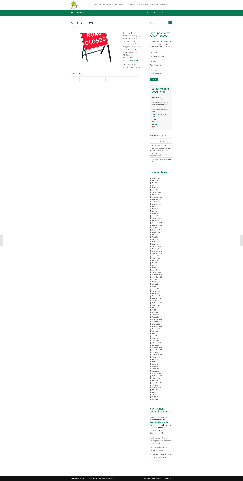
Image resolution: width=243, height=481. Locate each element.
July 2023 (155, 260)
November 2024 (157, 225)
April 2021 (155, 310)
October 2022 (156, 279)
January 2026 (156, 195)
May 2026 (155, 185)
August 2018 (156, 378)
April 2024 (155, 242)
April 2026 (155, 188)
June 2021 (155, 308)
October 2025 (156, 202)
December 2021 (157, 296)
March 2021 (155, 312)
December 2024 (157, 223)
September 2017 (157, 387)
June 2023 (155, 263)
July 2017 (155, 390)
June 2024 (155, 237)
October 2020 (156, 324)
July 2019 (155, 359)
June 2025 (155, 209)
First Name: (153, 61)
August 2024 (156, 232)
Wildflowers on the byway (159, 145)
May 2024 (155, 239)
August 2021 (156, 305)
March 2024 (155, 244)
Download (157, 122)
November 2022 (157, 277)
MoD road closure (84, 23)
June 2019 (155, 362)
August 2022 (156, 282)
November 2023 (157, 253)
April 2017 (155, 397)
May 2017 (155, 395)
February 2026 (156, 192)
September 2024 (157, 230)
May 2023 (155, 265)
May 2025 (155, 211)
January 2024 (156, 249)
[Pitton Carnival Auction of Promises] (241, 240)
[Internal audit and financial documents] (1, 240)
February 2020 (156, 343)
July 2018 (155, 380)
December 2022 (157, 275)
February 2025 (156, 218)
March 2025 (155, 216)
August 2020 (156, 329)
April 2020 (155, 338)
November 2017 (157, 383)
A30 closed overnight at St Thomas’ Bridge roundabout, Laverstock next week (161, 160)
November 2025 (157, 199)
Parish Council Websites (106, 478)
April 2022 (155, 286)
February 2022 (156, 291)
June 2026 (155, 183)
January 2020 (156, 345)
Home (155, 12)
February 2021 (156, 315)
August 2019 (156, 357)
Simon (90, 27)
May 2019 (155, 364)
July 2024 (155, 235)
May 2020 (155, 336)
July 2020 (155, 331)
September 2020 (157, 326)
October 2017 (156, 385)
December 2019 (157, 348)
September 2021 (157, 303)
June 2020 (155, 333)
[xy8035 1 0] (97, 62)
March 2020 (155, 340)
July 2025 (155, 206)
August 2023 (156, 258)
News (160, 12)
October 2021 (156, 300)
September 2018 (157, 376)
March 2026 (155, 190)
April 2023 (155, 267)
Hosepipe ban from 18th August (161, 142)
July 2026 (155, 180)
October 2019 (156, 352)
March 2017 (155, 399)
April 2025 (155, 213)
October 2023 (156, 256)
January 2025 (156, 220)
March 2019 (155, 369)
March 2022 (155, 289)
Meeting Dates (166, 454)
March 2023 (155, 270)
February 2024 (156, 246)
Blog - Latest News (77, 13)
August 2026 (156, 178)
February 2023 (156, 272)
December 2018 (157, 373)
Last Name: (153, 70)
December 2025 (157, 197)
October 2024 (156, 227)
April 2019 (155, 366)
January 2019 (156, 371)
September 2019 (157, 355)
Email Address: (154, 53)
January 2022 (156, 293)
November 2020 (157, 322)
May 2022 (155, 284)
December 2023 (157, 251)
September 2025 (157, 204)
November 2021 (157, 298)
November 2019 (157, 350)
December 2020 (157, 319)
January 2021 (156, 317)
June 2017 (155, 392)
